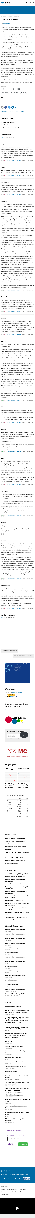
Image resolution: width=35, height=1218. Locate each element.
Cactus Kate (8, 1109)
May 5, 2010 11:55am (28, 515)
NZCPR (7, 1073)
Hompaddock (8, 1043)
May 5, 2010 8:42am (28, 160)
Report (19, 160)
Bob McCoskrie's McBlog (12, 1079)
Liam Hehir (8, 1116)
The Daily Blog (9, 1030)
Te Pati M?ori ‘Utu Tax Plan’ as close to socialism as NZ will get (16, 1028)
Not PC (7, 1024)
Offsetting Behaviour (11, 1068)
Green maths (9, 855)
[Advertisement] (17, 633)
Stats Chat (8, 1063)
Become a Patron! (9, 710)
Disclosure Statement (12, 1189)
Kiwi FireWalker (9, 1122)
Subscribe (24, 735)
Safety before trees (9, 122)
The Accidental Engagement (14, 1095)
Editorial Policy (22, 1189)
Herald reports (6, 23)
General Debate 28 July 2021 (14, 858)
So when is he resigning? (13, 1006)
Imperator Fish (9, 1097)
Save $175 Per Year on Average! (15, 1136)
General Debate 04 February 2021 (15, 860)
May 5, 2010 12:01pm (28, 534)
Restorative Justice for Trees (12, 128)
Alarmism (6, 125)
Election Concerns (11, 1071)
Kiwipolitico (8, 1054)
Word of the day (10, 1042)
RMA (17, 111)
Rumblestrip (8, 977)
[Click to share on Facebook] (5, 107)
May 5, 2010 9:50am (28, 290)
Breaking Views (9, 1014)
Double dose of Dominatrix (13, 912)
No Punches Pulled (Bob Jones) (13, 1092)
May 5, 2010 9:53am (28, 311)
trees (22, 111)
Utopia (7, 1059)
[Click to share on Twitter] (9, 107)
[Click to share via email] (2, 107)
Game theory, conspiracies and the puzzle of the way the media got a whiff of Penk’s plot (16, 1035)
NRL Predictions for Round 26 (14, 1062)
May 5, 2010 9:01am (28, 175)
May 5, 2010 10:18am (28, 400)
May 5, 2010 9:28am (28, 194)
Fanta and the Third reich (13, 1057)
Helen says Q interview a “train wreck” (17, 903)
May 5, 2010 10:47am (28, 484)
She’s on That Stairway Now (14, 1046)
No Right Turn (9, 1008)
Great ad (8, 849)
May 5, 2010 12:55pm (28, 578)
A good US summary (11, 863)
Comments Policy (24, 1191)
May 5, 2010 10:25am (28, 451)
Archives (3, 1189)
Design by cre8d (4, 1194)
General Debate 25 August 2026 (15, 838)
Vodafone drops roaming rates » (23, 655)
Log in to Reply (11, 160)
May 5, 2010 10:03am (28, 334)
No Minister (8, 1048)
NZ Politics (4, 111)
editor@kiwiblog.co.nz (9, 1171)
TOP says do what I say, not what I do (17, 852)
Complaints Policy (14, 1191)
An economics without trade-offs (15, 1066)
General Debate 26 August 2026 (15, 841)
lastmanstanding (5, 586)
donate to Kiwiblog (17, 692)
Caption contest (10, 844)
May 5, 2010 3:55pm (28, 608)
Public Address (9, 1103)
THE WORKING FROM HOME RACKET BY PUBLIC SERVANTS (17, 1089)
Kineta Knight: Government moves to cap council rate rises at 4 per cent (17, 1011)
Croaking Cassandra (11, 1085)
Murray (3, 167)
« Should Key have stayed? (9, 650)
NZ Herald (11, 111)
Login (2, 137)
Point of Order (9, 1039)
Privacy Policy (4, 1191)
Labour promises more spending (15, 847)
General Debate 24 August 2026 (15, 908)
